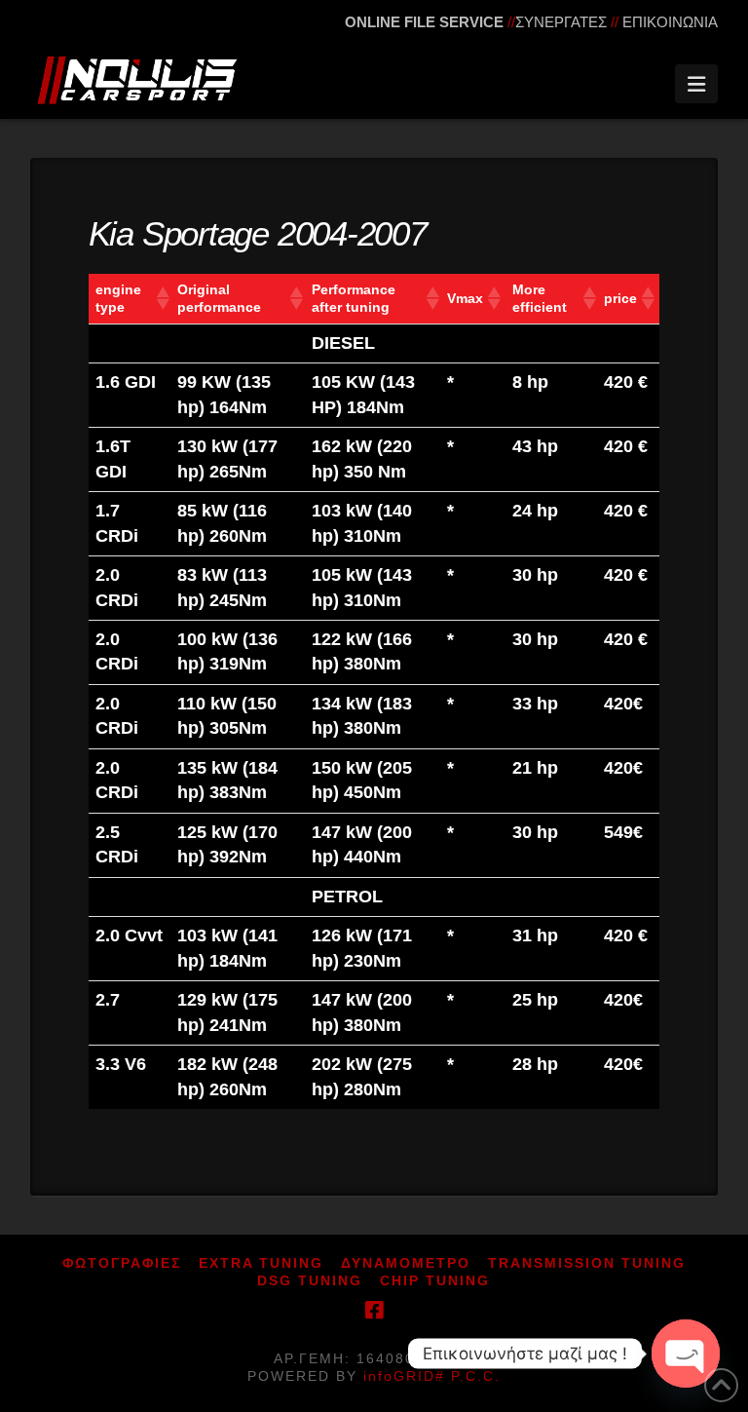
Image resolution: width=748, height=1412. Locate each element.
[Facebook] (374, 1310)
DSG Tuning (309, 1280)
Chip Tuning (435, 1280)
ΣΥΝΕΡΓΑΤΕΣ (561, 22)
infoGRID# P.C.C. (432, 1376)
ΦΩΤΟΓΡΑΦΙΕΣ (121, 1263)
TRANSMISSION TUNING (587, 1263)
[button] (696, 83)
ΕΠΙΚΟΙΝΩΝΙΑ (670, 22)
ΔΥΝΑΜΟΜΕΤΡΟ (405, 1263)
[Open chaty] (686, 1353)
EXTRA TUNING (261, 1263)
